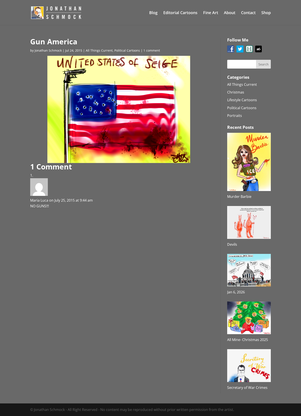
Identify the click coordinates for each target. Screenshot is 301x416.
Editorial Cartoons (180, 13)
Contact (248, 13)
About (229, 13)
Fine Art (210, 13)
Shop (266, 13)
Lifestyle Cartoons (242, 99)
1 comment (151, 50)
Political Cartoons (127, 50)
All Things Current (99, 50)
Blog (153, 13)
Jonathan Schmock (48, 50)
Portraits (234, 115)
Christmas (235, 92)
